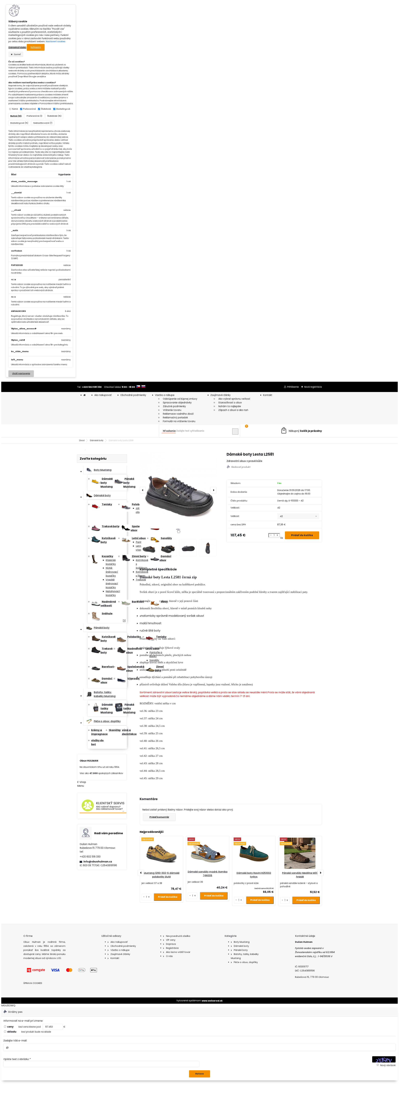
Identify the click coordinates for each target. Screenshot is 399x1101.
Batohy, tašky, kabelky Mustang (104, 694)
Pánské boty (101, 627)
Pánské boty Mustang (129, 482)
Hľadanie (169, 431)
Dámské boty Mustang (107, 482)
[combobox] (298, 516)
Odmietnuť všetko (17, 47)
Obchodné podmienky (133, 395)
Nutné (15, 109)
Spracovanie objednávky (177, 402)
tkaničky (115, 730)
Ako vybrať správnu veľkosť (234, 398)
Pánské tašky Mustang (129, 708)
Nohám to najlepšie (229, 406)
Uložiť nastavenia (21, 373)
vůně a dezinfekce (129, 732)
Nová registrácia (313, 386)
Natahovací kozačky (113, 593)
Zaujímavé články (220, 395)
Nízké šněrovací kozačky (112, 572)
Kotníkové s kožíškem (142, 564)
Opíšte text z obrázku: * (17, 1059)
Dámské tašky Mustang (107, 708)
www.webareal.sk (212, 1000)
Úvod (81, 440)
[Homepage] (84, 395)
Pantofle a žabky (155, 654)
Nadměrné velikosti (108, 603)
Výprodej (133, 678)
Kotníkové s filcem (142, 574)
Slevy (164, 601)
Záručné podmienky (174, 406)
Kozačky (107, 556)
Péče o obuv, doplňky (107, 721)
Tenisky (107, 504)
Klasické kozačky (111, 562)
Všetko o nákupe (164, 395)
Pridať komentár (159, 817)
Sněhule (107, 613)
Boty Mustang (102, 470)
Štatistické (46, 109)
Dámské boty (96, 440)
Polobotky (138, 504)
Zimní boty (139, 556)
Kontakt (267, 395)
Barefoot (138, 601)
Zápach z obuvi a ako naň (233, 410)
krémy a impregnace (99, 732)
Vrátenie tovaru (172, 410)
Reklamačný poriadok (175, 417)
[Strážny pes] (274, 467)
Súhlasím (36, 47)
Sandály (154, 660)
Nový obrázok (388, 1065)
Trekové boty (110, 526)
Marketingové (63, 109)
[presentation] (143, 490)
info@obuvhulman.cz (97, 861)
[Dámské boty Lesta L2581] (178, 490)
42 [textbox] (281, 516)
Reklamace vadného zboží (178, 413)
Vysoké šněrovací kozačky (112, 583)
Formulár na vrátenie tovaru (179, 421)
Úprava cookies (32, 983)
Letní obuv (139, 538)
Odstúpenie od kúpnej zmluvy (180, 398)
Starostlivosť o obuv (230, 402)
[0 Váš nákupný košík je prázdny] (301, 431)
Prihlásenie (293, 386)
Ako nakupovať (103, 395)
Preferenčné (29, 109)
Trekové (141, 579)
